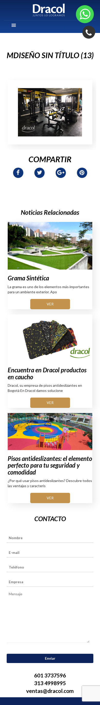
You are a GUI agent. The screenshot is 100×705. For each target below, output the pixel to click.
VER (50, 304)
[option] (50, 112)
